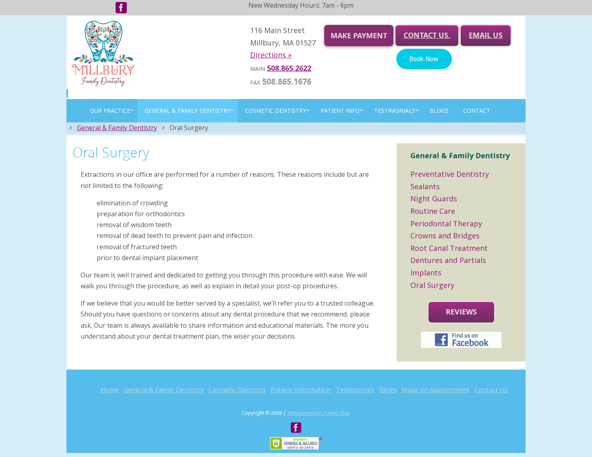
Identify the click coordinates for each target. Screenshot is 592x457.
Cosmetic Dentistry (237, 389)
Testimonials (355, 389)
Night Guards (433, 198)
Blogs (388, 389)
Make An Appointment (436, 389)
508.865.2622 (289, 68)
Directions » (271, 55)
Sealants (425, 186)
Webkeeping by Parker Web (318, 412)
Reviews (461, 312)
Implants (425, 272)
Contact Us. (427, 35)
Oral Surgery (432, 285)
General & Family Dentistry (117, 127)
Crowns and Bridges (445, 235)
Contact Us (490, 389)
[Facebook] (121, 7)
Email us (486, 35)
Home (110, 389)
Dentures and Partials (448, 260)
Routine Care (432, 211)
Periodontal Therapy (446, 223)
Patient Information (301, 389)
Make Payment (359, 36)
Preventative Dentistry (449, 174)
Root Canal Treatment (449, 248)
